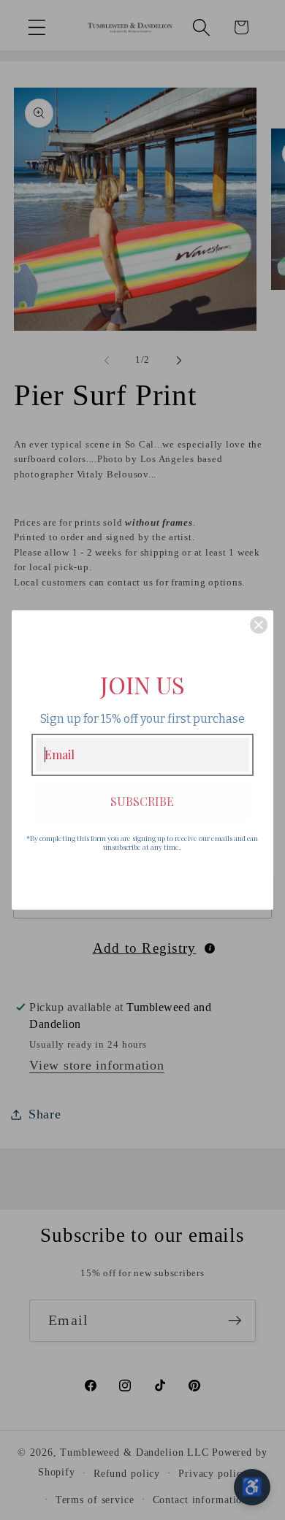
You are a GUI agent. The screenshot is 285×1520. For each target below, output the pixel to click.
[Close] (258, 625)
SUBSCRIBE (142, 801)
